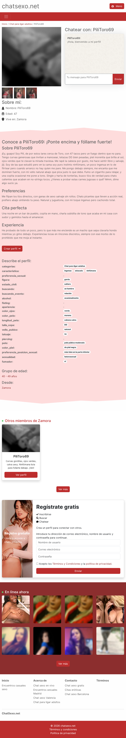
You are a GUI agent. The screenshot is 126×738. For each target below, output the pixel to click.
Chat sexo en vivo (43, 685)
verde (67, 311)
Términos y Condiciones (66, 563)
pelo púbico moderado (74, 343)
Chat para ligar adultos (20, 24)
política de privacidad (98, 563)
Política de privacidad (63, 733)
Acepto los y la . (75, 563)
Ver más (63, 489)
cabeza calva (70, 320)
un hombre (69, 288)
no (65, 334)
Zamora (6, 387)
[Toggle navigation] (6, 17)
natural (67, 329)
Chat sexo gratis (74, 685)
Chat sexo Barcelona (77, 694)
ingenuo (67, 270)
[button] (31, 56)
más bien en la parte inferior (76, 352)
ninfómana (91, 270)
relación (67, 293)
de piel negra (70, 347)
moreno (67, 315)
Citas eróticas (73, 689)
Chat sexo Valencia (44, 697)
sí (65, 361)
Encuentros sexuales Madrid (45, 691)
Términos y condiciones (63, 729)
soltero (67, 284)
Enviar (78, 570)
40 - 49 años (9, 376)
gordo (67, 279)
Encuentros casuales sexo (14, 687)
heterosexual (70, 356)
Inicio (4, 24)
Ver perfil (21, 474)
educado (79, 270)
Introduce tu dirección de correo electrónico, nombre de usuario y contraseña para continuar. (74, 535)
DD (65, 325)
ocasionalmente (71, 298)
